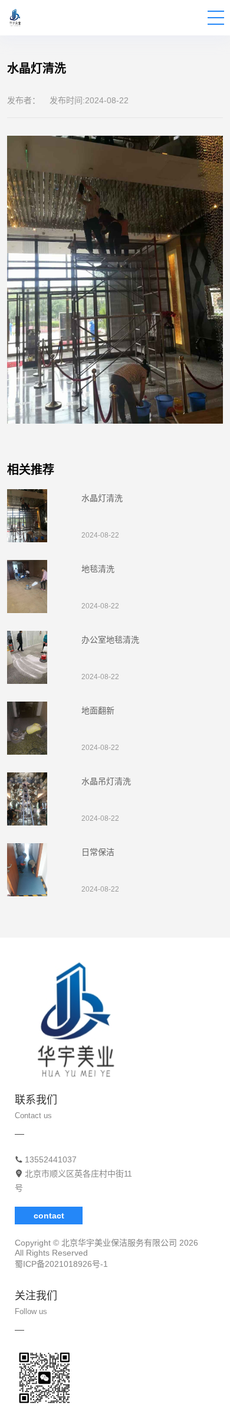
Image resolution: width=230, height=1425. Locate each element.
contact (49, 1215)
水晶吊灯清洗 (106, 781)
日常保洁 (97, 852)
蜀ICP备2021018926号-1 (61, 1264)
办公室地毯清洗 (110, 639)
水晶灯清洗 (102, 498)
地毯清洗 (97, 569)
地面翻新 (97, 710)
